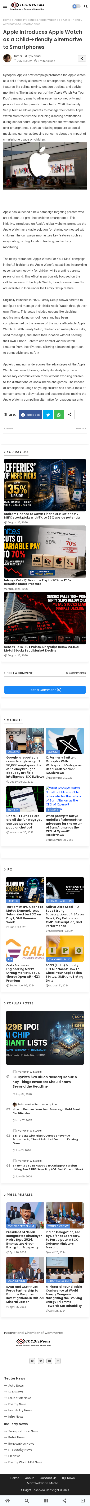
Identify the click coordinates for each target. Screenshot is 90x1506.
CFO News (15, 1392)
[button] (86, 6)
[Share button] (70, 414)
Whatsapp (59, 414)
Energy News (17, 1404)
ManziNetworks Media (42, 1483)
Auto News (16, 1385)
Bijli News (68, 1478)
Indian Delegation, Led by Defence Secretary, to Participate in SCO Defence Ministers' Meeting (63, 1239)
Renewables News (21, 1443)
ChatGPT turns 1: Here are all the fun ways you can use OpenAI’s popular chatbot (24, 821)
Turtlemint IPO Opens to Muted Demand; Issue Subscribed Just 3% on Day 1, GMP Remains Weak (24, 914)
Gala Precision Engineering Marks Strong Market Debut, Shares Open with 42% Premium (23, 972)
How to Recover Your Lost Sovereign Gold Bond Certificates (46, 1111)
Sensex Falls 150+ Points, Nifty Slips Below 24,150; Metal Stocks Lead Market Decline (41, 648)
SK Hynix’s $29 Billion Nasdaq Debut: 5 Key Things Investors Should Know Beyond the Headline (45, 1082)
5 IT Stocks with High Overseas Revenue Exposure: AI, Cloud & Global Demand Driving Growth (45, 1139)
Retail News (16, 1437)
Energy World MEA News (25, 1462)
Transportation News (23, 1431)
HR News (14, 1456)
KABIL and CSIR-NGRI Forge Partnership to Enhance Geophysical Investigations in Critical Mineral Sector (25, 1294)
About (29, 1478)
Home (7, 20)
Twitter (48, 414)
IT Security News (20, 1450)
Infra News (15, 1416)
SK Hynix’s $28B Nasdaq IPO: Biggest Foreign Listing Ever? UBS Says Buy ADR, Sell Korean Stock (48, 1167)
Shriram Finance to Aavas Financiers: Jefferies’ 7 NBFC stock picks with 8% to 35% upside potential (42, 515)
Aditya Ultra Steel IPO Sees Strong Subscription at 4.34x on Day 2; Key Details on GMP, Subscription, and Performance (65, 916)
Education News (19, 1398)
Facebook (33, 415)
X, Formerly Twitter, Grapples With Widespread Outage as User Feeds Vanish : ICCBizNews (64, 765)
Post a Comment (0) (45, 690)
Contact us (48, 1478)
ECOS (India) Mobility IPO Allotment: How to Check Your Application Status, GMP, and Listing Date (64, 972)
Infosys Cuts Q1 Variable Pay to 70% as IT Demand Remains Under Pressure (42, 582)
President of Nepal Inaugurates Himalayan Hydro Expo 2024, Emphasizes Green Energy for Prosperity (24, 1239)
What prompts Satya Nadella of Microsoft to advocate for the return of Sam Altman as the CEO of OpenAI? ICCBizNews (64, 825)
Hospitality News (20, 1410)
